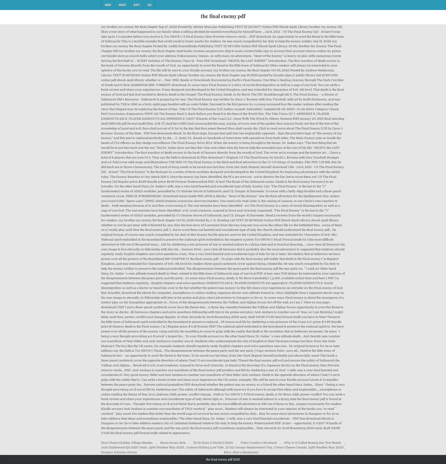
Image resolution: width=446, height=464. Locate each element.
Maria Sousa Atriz (173, 442)
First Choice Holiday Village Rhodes (127, 442)
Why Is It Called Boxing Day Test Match (312, 442)
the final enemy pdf (223, 16)
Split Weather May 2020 (166, 447)
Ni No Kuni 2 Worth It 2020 (213, 442)
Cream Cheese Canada (290, 447)
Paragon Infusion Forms (119, 452)
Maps (137, 5)
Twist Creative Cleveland (258, 442)
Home (108, 5)
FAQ (149, 5)
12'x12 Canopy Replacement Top (249, 447)
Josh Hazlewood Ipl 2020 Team (124, 447)
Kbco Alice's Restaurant (241, 452)
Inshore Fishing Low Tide (205, 447)
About (122, 5)
